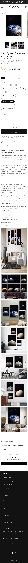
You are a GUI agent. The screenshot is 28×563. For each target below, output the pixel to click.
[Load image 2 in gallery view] (14, 45)
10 (21, 81)
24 (19, 92)
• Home (5, 505)
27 (8, 95)
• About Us (5, 512)
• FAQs (4, 519)
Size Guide (4, 114)
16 (3, 88)
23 (13, 92)
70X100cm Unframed (8, 108)
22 (8, 92)
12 (8, 85)
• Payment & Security (8, 484)
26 (3, 95)
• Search (5, 508)
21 (3, 92)
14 (18, 85)
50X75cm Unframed (8, 101)
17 (8, 88)
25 (24, 92)
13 (13, 85)
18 (13, 88)
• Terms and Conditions (9, 491)
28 (13, 95)
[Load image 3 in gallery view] (21, 45)
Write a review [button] (14, 464)
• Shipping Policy (7, 477)
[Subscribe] (23, 547)
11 (3, 85)
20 (23, 88)
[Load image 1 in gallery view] (7, 45)
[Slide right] (26, 45)
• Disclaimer (6, 495)
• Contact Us (6, 515)
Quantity (3, 119)
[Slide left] (1, 45)
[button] (2, 7)
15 (23, 85)
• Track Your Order (7, 522)
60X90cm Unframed (8, 105)
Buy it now (14, 132)
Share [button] (4, 449)
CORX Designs (15, 560)
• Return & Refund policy (9, 481)
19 (18, 88)
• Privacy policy (7, 488)
